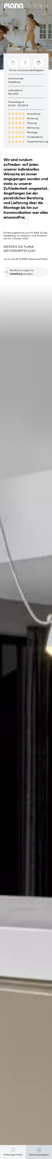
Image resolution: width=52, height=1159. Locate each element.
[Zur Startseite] (13, 6)
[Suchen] (29, 5)
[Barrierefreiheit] (41, 6)
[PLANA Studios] (35, 5)
